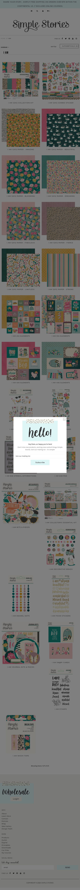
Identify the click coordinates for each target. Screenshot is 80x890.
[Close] (64, 419)
